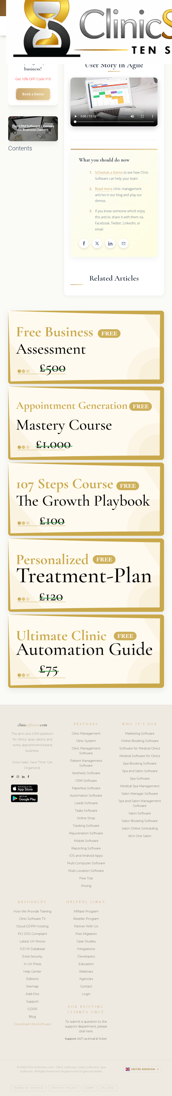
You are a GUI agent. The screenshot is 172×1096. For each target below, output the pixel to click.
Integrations (86, 949)
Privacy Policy (64, 1088)
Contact (86, 986)
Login (86, 994)
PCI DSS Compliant (32, 934)
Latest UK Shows (32, 941)
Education (86, 964)
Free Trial (86, 878)
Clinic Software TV (32, 919)
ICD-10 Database (32, 949)
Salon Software (140, 813)
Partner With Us (86, 926)
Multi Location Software (86, 871)
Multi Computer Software (86, 863)
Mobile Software (86, 841)
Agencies (86, 979)
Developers (86, 956)
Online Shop (86, 818)
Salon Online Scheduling (140, 828)
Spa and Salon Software (140, 771)
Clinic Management (86, 733)
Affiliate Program (86, 911)
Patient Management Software (86, 763)
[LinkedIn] (23, 776)
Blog (32, 1016)
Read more (103, 188)
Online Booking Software (140, 741)
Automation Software (86, 795)
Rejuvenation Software (86, 833)
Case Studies (86, 941)
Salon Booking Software (140, 821)
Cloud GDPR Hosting (32, 926)
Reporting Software (86, 848)
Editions (32, 979)
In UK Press (32, 964)
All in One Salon (139, 836)
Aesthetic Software (86, 773)
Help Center (32, 971)
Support (32, 1001)
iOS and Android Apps (86, 856)
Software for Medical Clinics (139, 748)
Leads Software (86, 803)
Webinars (86, 971)
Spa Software (140, 778)
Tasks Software (86, 811)
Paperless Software (86, 788)
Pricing (86, 886)
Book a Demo (33, 94)
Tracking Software (86, 826)
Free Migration (86, 934)
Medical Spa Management (139, 786)
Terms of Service (29, 1088)
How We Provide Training (32, 911)
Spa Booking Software (139, 763)
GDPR (32, 1009)
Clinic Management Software (86, 751)
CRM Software (86, 781)
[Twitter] (12, 776)
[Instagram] (18, 776)
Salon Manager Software (139, 794)
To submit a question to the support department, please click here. (86, 1026)
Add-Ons (32, 994)
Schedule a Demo (109, 172)
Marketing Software (139, 733)
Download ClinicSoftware (32, 1024)
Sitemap (32, 986)
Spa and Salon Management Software (140, 803)
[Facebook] (28, 776)
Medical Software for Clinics (139, 756)
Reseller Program (86, 919)
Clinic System (86, 741)
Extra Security (32, 956)
